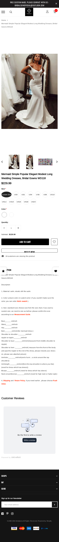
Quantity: (4, 222)
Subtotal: (4, 234)
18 (6, 256)
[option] (29, 91)
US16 (19, 202)
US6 (38, 195)
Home (3, 20)
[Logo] (29, 12)
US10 (52, 195)
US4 (30, 195)
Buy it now (29, 251)
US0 (16, 195)
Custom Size (6, 195)
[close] (56, 3)
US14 (11, 202)
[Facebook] (2, 513)
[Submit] (54, 504)
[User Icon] (47, 12)
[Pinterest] (7, 513)
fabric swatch (22, 301)
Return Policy (20, 381)
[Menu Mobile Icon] (3, 12)
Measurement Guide (22, 314)
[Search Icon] (11, 12)
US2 (23, 195)
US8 (45, 195)
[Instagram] (12, 513)
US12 (4, 202)
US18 (26, 202)
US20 (33, 202)
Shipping (6, 381)
